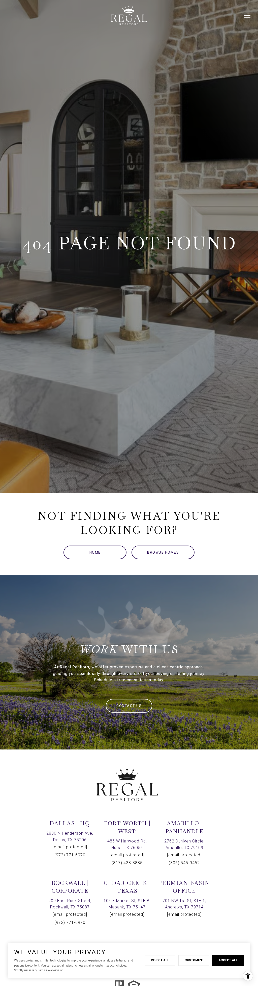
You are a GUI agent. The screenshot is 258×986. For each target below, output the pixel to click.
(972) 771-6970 (69, 855)
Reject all (160, 960)
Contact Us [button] (129, 706)
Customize (194, 960)
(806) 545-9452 (184, 862)
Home (95, 552)
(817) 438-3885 (127, 862)
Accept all (228, 960)
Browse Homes (163, 552)
